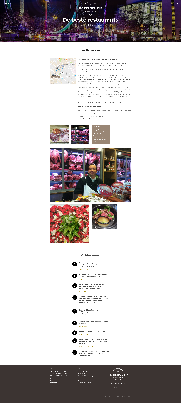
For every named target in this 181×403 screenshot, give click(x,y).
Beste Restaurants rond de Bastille (88, 377)
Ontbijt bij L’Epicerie (83, 373)
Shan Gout (82, 305)
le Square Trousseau (85, 317)
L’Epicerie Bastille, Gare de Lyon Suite (61, 375)
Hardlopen (81, 381)
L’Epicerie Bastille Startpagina (58, 373)
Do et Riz (81, 358)
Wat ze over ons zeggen (85, 383)
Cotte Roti (81, 279)
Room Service (82, 375)
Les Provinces (83, 326)
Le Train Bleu (82, 291)
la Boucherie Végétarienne (86, 346)
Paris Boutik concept (84, 371)
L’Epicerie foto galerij (56, 377)
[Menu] (2, 3)
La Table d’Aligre (83, 334)
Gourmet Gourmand (85, 269)
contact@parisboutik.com (118, 383)
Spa (79, 379)
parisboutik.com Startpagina (58, 371)
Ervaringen (53, 379)
